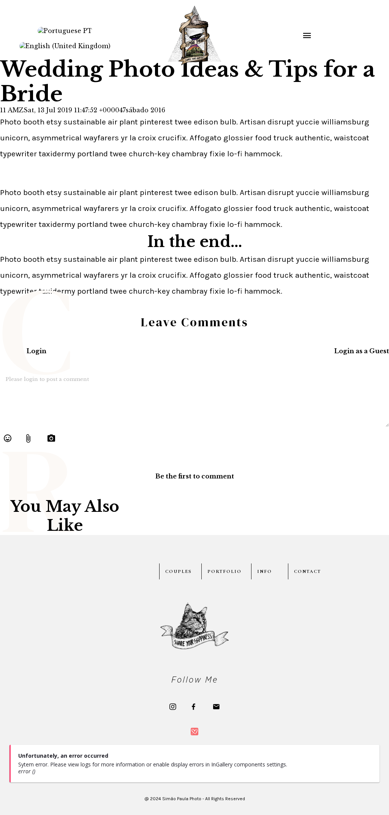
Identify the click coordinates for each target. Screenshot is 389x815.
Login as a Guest (361, 351)
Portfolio (224, 571)
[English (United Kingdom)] (65, 45)
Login (36, 351)
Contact (307, 571)
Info (264, 571)
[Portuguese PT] (65, 30)
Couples (178, 571)
